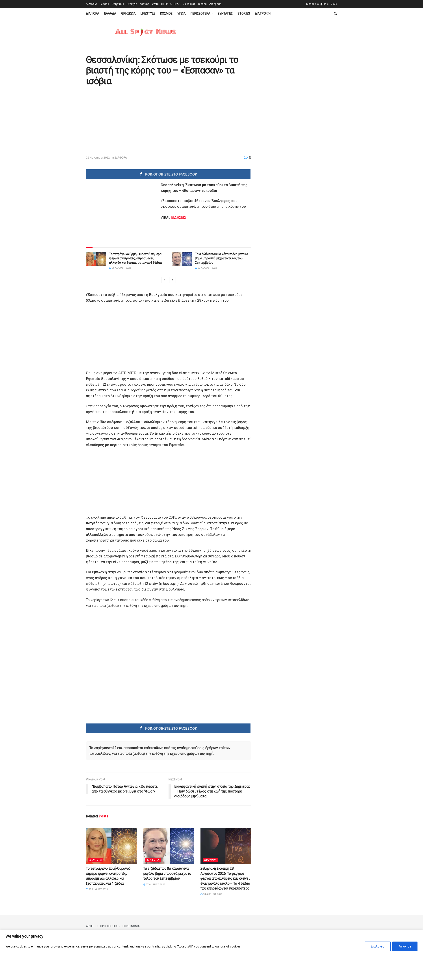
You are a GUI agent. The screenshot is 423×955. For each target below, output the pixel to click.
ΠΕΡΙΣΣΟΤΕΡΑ (169, 4)
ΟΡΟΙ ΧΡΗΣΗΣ (109, 926)
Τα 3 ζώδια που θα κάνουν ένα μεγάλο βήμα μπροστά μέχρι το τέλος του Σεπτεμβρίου (221, 258)
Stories (202, 4)
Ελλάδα (104, 4)
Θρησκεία (118, 4)
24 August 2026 (212, 894)
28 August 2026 (121, 267)
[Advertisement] (123, 121)
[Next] (172, 280)
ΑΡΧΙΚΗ (91, 926)
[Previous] (164, 280)
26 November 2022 (98, 157)
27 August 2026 (207, 267)
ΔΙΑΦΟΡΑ (91, 4)
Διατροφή (215, 4)
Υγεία (155, 4)
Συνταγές (189, 4)
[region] (211, 942)
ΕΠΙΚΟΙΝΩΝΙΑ (131, 926)
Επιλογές (377, 946)
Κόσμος (144, 4)
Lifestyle (132, 4)
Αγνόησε (405, 946)
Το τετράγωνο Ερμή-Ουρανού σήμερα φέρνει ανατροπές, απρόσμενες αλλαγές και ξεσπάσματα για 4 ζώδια (135, 258)
